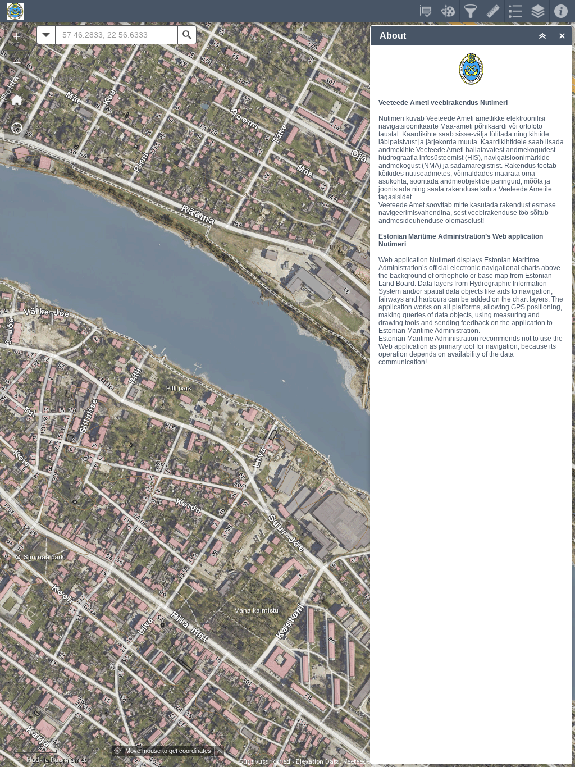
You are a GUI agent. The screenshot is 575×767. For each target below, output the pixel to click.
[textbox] (116, 34)
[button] (16, 99)
